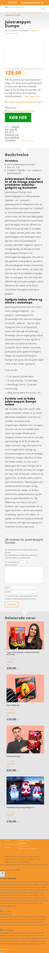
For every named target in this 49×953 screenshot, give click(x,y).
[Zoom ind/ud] (1, 949)
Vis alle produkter (11, 844)
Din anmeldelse (11, 565)
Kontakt (8, 847)
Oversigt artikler (24, 840)
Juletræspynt (14, 33)
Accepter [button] (33, 867)
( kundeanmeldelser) (27, 140)
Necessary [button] (4, 909)
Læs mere (6, 867)
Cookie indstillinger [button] (19, 867)
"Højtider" (33, 31)
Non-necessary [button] (5, 927)
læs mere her (32, 96)
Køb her (18, 117)
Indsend (11, 604)
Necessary (7, 911)
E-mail (8, 592)
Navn (7, 587)
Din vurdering (10, 562)
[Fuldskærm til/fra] (3, 949)
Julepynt (7, 33)
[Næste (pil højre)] (3, 952)
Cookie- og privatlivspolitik (15, 851)
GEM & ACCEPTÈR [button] (6, 946)
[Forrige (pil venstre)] (1, 952)
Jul (38, 31)
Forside (7, 840)
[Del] (5, 949)
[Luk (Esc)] (8, 949)
